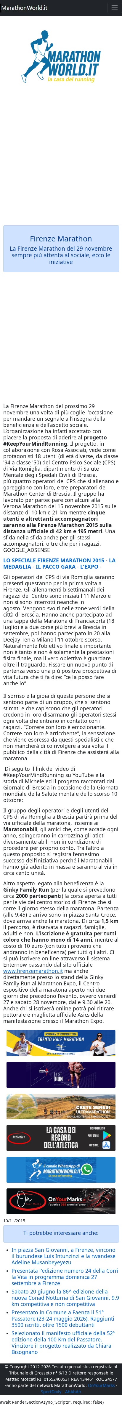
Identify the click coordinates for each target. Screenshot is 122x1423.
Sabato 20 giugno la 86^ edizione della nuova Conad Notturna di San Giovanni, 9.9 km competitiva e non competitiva (65, 1297)
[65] (61, 1170)
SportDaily (51, 1391)
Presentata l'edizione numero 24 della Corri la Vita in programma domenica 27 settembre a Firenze (65, 1277)
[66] (61, 1043)
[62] (61, 1075)
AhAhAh (73, 1391)
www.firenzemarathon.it (33, 970)
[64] (61, 1138)
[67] (61, 1106)
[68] (61, 1201)
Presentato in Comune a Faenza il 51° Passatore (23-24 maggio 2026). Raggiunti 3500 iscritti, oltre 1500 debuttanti (63, 1318)
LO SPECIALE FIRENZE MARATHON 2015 (53, 560)
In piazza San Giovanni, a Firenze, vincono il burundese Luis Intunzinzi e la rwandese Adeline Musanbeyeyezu (63, 1256)
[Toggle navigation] (114, 8)
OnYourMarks (101, 1385)
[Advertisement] (61, 158)
